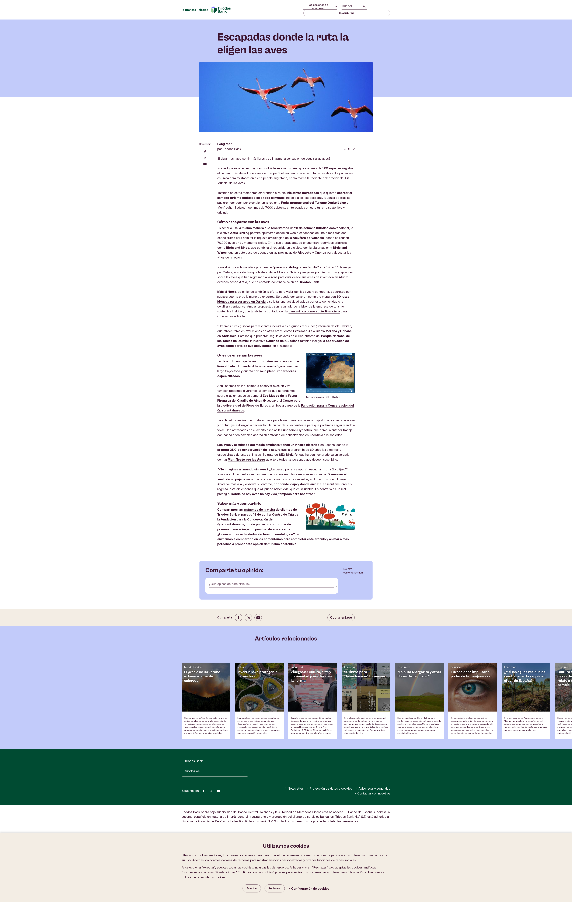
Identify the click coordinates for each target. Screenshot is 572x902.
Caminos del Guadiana (282, 341)
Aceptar (251, 888)
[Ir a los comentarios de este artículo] (353, 148)
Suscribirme (347, 12)
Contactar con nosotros (373, 793)
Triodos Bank (309, 282)
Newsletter (295, 788)
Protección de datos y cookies (330, 788)
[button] (568, 705)
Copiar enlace (341, 617)
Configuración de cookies (310, 888)
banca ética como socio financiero (314, 311)
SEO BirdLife (288, 454)
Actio (243, 282)
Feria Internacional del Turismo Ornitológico (313, 202)
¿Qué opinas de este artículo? (229, 584)
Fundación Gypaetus (296, 430)
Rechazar (274, 888)
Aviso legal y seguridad (374, 788)
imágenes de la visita (259, 509)
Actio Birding (239, 233)
